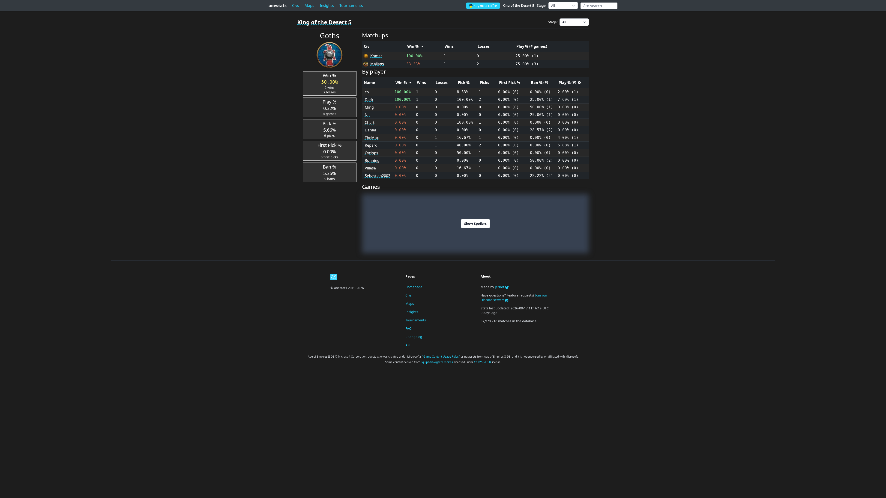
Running (372, 160)
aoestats (278, 5)
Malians (377, 63)
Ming (369, 107)
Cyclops (371, 152)
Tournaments (415, 320)
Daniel (370, 130)
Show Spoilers (475, 223)
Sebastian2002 (377, 175)
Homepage (413, 287)
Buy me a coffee (485, 5)
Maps (309, 5)
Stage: (542, 5)
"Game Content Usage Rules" (441, 357)
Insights (327, 5)
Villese (370, 168)
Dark (369, 99)
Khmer (376, 55)
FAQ (408, 328)
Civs (295, 5)
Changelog (413, 337)
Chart (369, 122)
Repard (371, 145)
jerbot (500, 287)
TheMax (372, 137)
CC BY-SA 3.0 (482, 362)
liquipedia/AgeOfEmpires (437, 362)
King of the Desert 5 (518, 5)
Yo (367, 92)
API (407, 345)
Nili (367, 114)
